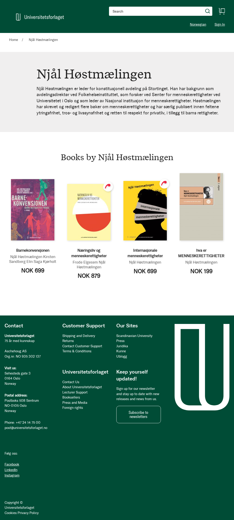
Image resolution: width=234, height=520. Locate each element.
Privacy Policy (28, 513)
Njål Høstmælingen (26, 256)
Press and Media (74, 403)
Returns (68, 341)
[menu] (63, 35)
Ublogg (121, 356)
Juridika (122, 346)
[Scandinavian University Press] (40, 17)
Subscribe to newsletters (138, 414)
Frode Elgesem (85, 262)
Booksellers (71, 397)
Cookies (11, 513)
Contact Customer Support (82, 346)
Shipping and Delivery (78, 336)
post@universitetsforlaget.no (26, 428)
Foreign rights (72, 408)
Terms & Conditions (76, 351)
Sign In (220, 24)
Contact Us (70, 382)
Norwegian (198, 24)
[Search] (207, 11)
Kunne (121, 351)
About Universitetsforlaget (82, 387)
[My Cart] (221, 11)
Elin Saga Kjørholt (41, 261)
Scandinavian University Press (134, 338)
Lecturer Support (75, 392)
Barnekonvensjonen (32, 250)
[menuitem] (15, 35)
